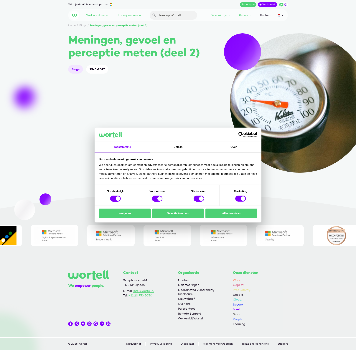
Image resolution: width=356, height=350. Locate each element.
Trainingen (248, 4)
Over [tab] (233, 146)
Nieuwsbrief (186, 299)
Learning (239, 324)
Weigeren (125, 213)
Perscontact (186, 308)
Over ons (184, 304)
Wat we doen (95, 15)
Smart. (237, 314)
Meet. (237, 309)
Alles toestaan (231, 213)
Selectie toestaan (178, 213)
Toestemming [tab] (122, 146)
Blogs (76, 69)
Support (283, 343)
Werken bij (269, 4)
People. (238, 319)
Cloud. (237, 299)
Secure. (238, 304)
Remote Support (189, 313)
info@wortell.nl (143, 291)
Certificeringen (188, 285)
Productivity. (242, 290)
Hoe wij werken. (127, 15)
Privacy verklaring (161, 343)
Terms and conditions (255, 343)
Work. (237, 280)
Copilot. (238, 285)
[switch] (157, 198)
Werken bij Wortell (191, 318)
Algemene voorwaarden (218, 343)
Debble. (238, 294)
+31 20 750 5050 (140, 295)
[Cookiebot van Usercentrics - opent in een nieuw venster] (241, 134)
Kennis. (244, 15)
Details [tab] (178, 146)
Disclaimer (187, 343)
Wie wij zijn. (219, 15)
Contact (265, 15)
